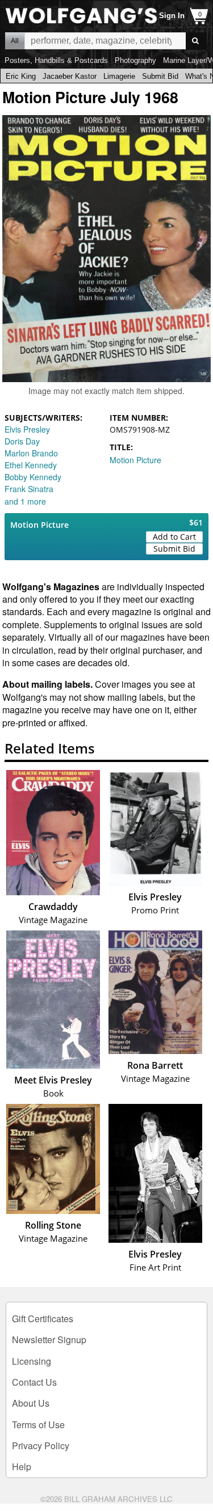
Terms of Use (38, 1424)
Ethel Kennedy (31, 465)
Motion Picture (135, 459)
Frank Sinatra (29, 488)
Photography (135, 60)
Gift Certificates (42, 1318)
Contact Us (34, 1382)
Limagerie (119, 76)
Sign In (172, 15)
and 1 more (25, 501)
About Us (30, 1403)
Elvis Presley (27, 429)
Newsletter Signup (49, 1339)
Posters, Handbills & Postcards (56, 60)
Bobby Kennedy (33, 476)
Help (21, 1466)
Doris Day (22, 441)
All (15, 41)
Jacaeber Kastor (70, 76)
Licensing (31, 1361)
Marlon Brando (31, 453)
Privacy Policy (40, 1445)
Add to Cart (174, 536)
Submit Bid (160, 76)
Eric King (21, 76)
